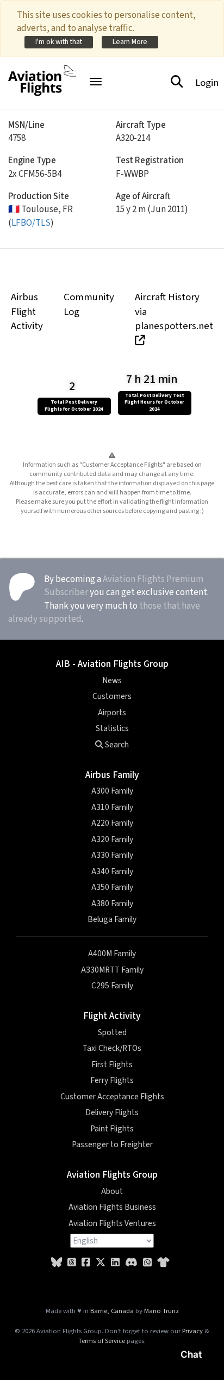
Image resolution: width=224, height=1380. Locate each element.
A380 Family (112, 903)
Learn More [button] (130, 41)
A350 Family (112, 887)
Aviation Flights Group (112, 1174)
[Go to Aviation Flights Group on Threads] (71, 1263)
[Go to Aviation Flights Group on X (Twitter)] (100, 1263)
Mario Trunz (161, 1311)
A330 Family (112, 855)
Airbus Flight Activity (27, 311)
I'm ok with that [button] (58, 41)
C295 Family (112, 986)
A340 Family (112, 871)
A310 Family (112, 807)
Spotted (112, 1032)
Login (207, 83)
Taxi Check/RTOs (112, 1048)
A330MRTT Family (112, 970)
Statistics (112, 728)
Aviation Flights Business (112, 1207)
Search (116, 745)
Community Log (89, 304)
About (112, 1191)
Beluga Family (112, 919)
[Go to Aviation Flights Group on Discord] (131, 1263)
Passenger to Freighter (112, 1144)
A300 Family (112, 791)
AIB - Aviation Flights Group (112, 664)
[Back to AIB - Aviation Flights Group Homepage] (42, 74)
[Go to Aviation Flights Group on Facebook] (86, 1263)
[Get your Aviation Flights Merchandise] (163, 1263)
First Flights (112, 1064)
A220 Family (112, 823)
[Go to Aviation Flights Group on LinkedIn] (115, 1263)
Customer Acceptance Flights (112, 1097)
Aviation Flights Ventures (112, 1223)
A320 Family (112, 839)
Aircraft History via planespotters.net (174, 311)
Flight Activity (112, 1016)
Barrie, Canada (112, 1311)
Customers (112, 696)
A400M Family (112, 954)
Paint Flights (112, 1129)
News (112, 680)
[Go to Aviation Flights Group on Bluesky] (56, 1263)
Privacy (192, 1331)
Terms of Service (101, 1341)
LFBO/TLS (31, 223)
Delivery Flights (112, 1112)
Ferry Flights (112, 1080)
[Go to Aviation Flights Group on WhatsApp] (147, 1263)
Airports (112, 713)
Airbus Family (112, 775)
